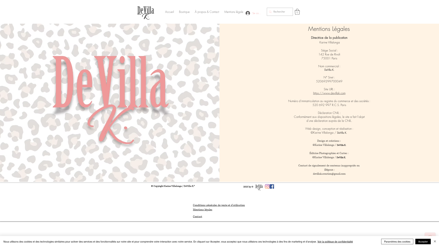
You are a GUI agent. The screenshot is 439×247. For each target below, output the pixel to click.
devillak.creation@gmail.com (329, 174)
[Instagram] (267, 186)
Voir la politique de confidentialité (335, 241)
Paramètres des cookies (397, 241)
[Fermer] (435, 241)
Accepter (423, 241)
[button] (297, 12)
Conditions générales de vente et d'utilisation (219, 205)
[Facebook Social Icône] (272, 186)
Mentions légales (202, 209)
